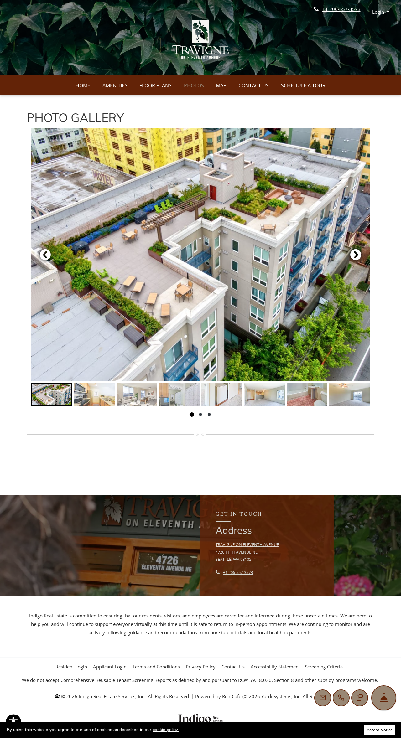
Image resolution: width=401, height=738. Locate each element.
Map (221, 85)
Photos (194, 85)
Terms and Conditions (156, 666)
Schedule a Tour (303, 85)
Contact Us (253, 85)
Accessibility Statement (275, 666)
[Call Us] (341, 697)
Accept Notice (380, 730)
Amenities (115, 85)
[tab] (51, 394)
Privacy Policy (201, 666)
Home (83, 85)
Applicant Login (110, 666)
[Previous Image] (45, 254)
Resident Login (71, 666)
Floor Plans (155, 85)
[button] (381, 12)
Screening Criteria (324, 666)
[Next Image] (356, 254)
